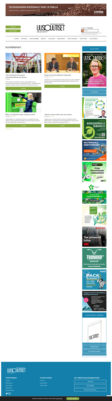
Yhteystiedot (93, 38)
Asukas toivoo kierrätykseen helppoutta (57, 75)
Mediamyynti (9, 383)
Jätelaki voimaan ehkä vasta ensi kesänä (58, 115)
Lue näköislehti (94, 92)
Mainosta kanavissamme (90, 390)
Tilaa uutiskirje (13, 31)
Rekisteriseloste (10, 390)
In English (83, 28)
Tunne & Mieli (43, 385)
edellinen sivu (9, 129)
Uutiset (16, 38)
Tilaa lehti (13, 27)
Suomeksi (90, 28)
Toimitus (8, 380)
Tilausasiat (51, 38)
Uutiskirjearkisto (94, 346)
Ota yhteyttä (9, 385)
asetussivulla (59, 398)
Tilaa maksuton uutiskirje (94, 351)
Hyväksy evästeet (72, 398)
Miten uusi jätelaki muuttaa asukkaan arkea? (20, 115)
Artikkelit (24, 38)
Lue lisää (23, 88)
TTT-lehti (42, 380)
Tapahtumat (83, 38)
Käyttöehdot (9, 388)
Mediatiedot (61, 38)
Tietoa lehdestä (72, 38)
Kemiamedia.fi (43, 383)
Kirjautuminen (34, 38)
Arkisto (43, 38)
